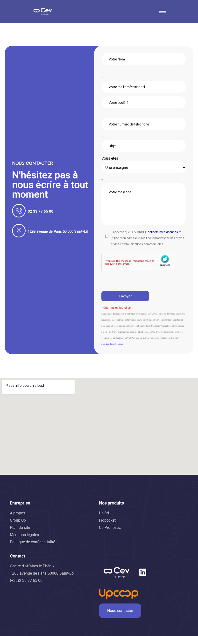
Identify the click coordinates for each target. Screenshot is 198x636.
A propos (17, 513)
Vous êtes (109, 158)
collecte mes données (163, 232)
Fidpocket (107, 520)
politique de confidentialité (112, 344)
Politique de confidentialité (32, 542)
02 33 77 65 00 (40, 211)
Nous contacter (120, 610)
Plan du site (20, 527)
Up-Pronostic (110, 527)
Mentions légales (24, 534)
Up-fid (104, 513)
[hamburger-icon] (162, 11)
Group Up (18, 520)
